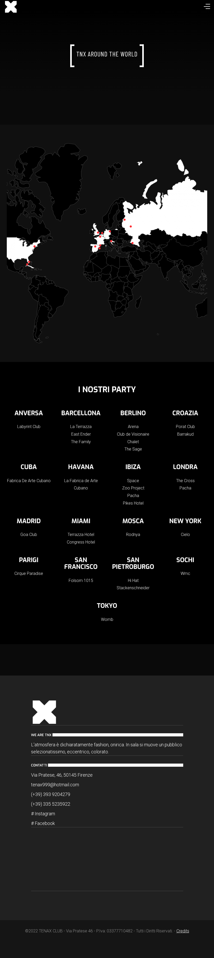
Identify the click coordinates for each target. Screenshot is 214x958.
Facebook (45, 823)
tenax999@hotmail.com (55, 784)
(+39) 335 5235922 (50, 804)
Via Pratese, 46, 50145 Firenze (62, 775)
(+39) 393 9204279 (50, 794)
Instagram (45, 813)
